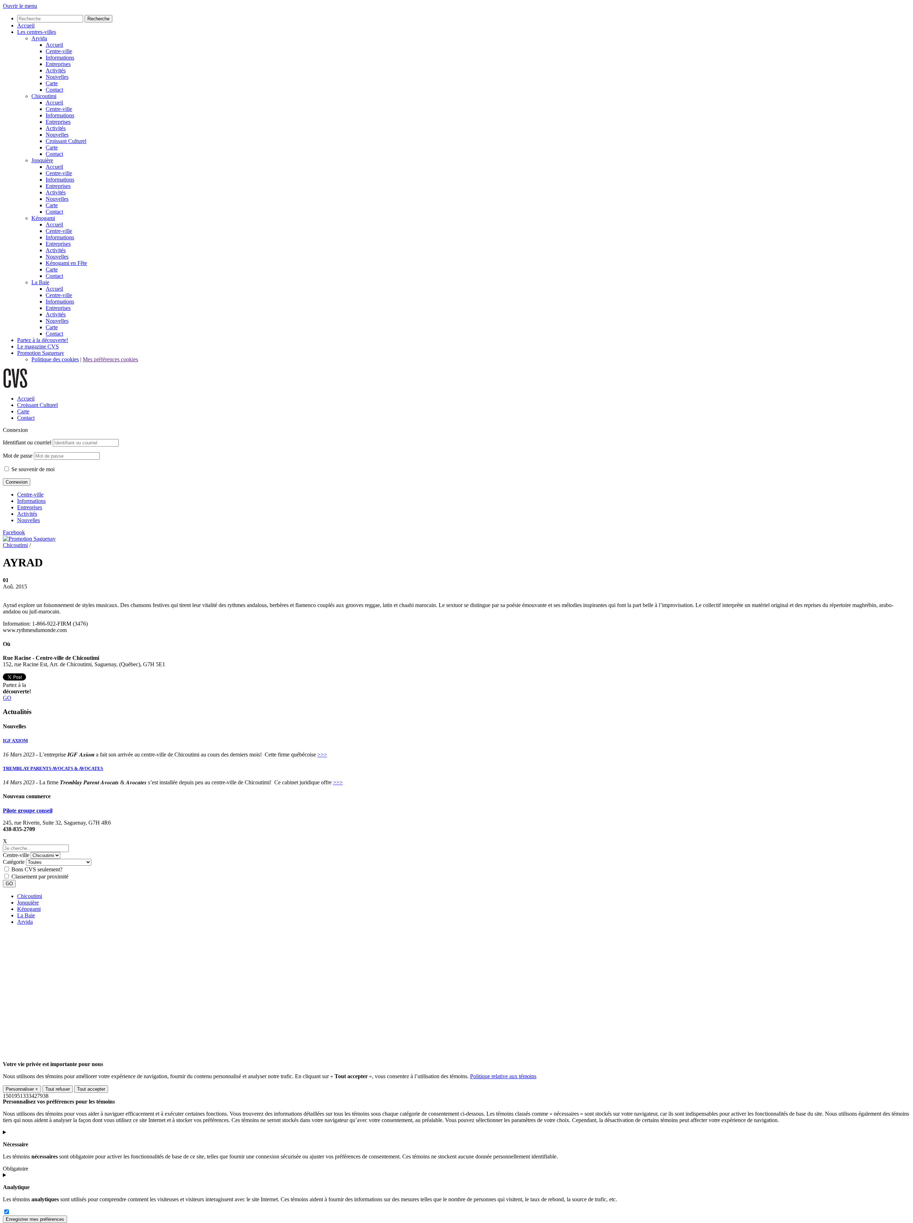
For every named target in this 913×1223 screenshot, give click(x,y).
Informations (31, 501)
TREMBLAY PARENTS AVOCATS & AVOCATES (53, 768)
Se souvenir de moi (32, 469)
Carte (23, 411)
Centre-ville (30, 494)
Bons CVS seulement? (36, 869)
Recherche (98, 18)
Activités (27, 514)
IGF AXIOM (15, 740)
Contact (26, 418)
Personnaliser (22, 1089)
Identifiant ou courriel (27, 442)
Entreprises (29, 507)
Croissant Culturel (37, 405)
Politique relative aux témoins (503, 1076)
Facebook (14, 532)
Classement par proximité (39, 876)
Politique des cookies (55, 359)
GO (7, 698)
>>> (322, 754)
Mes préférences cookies (110, 359)
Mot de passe (17, 456)
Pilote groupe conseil (27, 810)
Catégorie (14, 862)
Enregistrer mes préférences (35, 1219)
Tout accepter (91, 1089)
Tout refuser (57, 1089)
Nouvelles (28, 520)
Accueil (26, 399)
